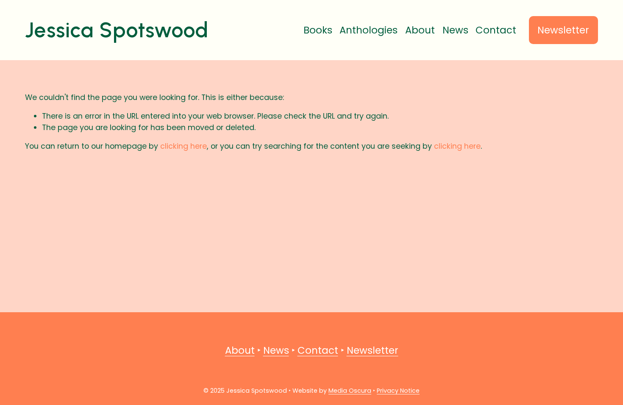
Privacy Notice (398, 390)
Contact (496, 30)
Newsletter (563, 30)
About (420, 30)
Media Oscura (349, 390)
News (455, 30)
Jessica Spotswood (117, 29)
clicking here (183, 146)
